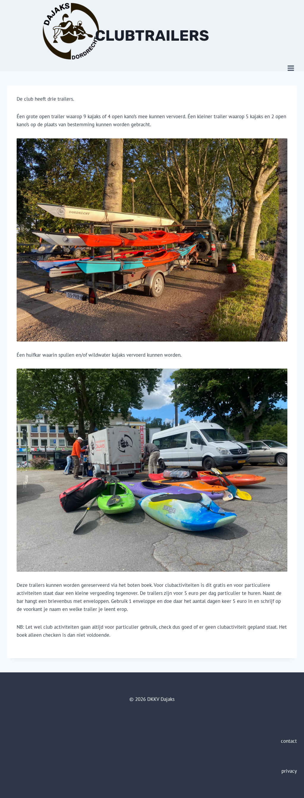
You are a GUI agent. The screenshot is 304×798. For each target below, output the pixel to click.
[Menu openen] (290, 68)
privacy (289, 771)
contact (289, 741)
